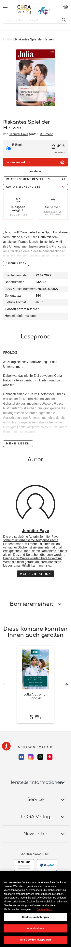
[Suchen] (64, 20)
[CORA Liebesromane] (24, 9)
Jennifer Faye (18, 134)
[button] (35, 187)
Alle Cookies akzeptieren (35, 939)
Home (7, 39)
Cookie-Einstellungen (35, 917)
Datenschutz (44, 909)
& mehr (46, 134)
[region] (35, 909)
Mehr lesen (18, 443)
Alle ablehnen (35, 928)
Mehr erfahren (35, 573)
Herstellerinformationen (21, 315)
